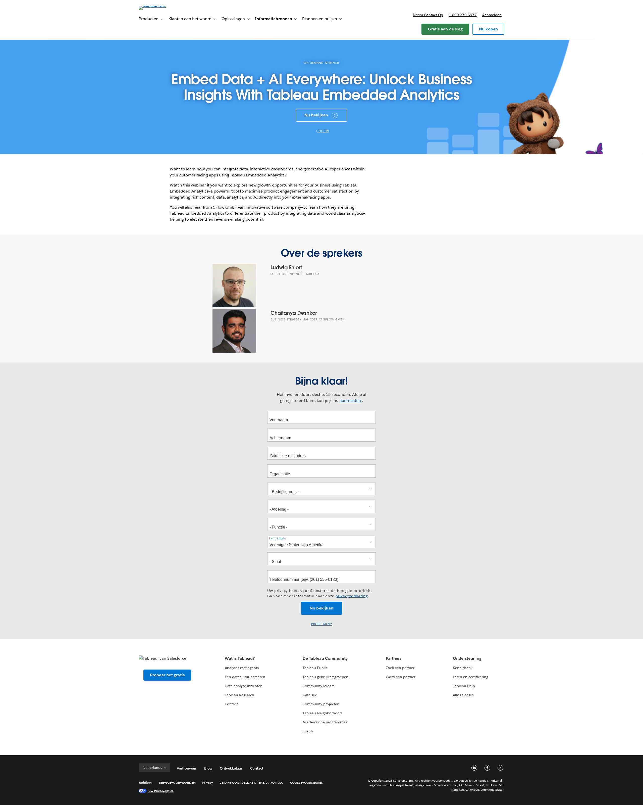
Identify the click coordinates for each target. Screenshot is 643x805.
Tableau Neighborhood (322, 713)
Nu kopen (488, 29)
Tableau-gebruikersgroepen (325, 677)
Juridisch (145, 782)
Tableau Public (315, 668)
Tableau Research (239, 695)
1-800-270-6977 (463, 15)
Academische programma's (325, 722)
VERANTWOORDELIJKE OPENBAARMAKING (251, 782)
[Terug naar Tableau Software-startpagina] (160, 5)
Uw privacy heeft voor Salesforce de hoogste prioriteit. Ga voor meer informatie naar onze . (319, 593)
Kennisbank (462, 668)
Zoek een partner (400, 668)
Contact (231, 704)
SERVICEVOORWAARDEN (177, 782)
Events (308, 731)
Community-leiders (318, 686)
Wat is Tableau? (240, 658)
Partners (393, 658)
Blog (208, 768)
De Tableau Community (325, 658)
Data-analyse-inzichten (243, 686)
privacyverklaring (352, 596)
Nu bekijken (316, 115)
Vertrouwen (186, 768)
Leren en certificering (470, 677)
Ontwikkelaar (231, 768)
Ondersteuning (467, 658)
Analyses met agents (242, 668)
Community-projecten (321, 704)
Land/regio (277, 538)
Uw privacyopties (161, 791)
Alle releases (463, 695)
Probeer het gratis (167, 675)
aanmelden (350, 400)
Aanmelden (492, 15)
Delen (323, 131)
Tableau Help (464, 686)
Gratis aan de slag (445, 29)
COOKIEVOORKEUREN (306, 782)
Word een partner (400, 677)
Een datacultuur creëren (245, 677)
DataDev (310, 695)
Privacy (207, 782)
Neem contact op (428, 15)
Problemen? (321, 624)
